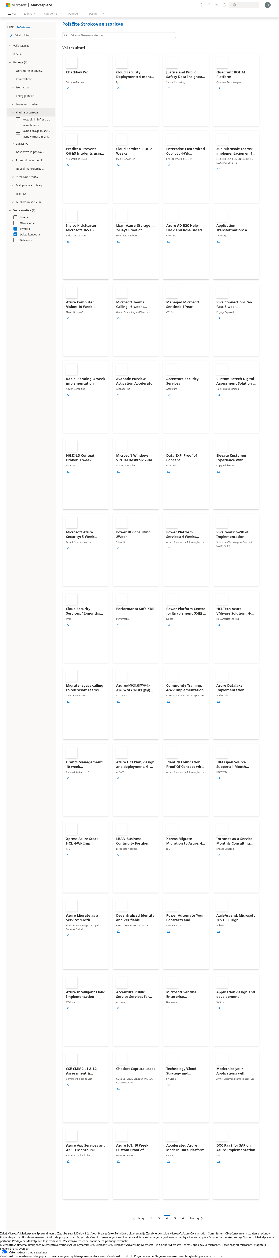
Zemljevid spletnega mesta (75, 1256)
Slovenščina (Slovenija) (14, 1248)
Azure (72, 1245)
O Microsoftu (213, 1245)
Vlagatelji (260, 1245)
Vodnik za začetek (102, 1233)
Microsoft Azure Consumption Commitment (197, 1233)
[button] (65, 35)
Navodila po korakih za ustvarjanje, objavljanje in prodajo (151, 1237)
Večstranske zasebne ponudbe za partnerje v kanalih (95, 1241)
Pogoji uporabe (144, 1256)
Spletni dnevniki (47, 1233)
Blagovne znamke (165, 1256)
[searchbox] (35, 35)
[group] (68, 88)
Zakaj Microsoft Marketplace (18, 1233)
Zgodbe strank (66, 1233)
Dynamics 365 (86, 1245)
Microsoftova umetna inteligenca (20, 1245)
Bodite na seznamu (34, 1237)
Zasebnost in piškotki (120, 1256)
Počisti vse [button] (23, 27)
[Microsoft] (16, 5)
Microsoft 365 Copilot (155, 1245)
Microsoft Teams (179, 1245)
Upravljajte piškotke (209, 1256)
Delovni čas (83, 1233)
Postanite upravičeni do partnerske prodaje (215, 1237)
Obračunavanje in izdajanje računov (247, 1233)
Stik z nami (99, 1256)
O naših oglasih (187, 1256)
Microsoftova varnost (55, 1245)
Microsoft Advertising (126, 1245)
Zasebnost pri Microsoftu (237, 1245)
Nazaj (140, 1218)
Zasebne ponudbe (157, 1233)
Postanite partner (10, 1237)
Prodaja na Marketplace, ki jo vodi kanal (37, 1241)
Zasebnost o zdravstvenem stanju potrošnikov (28, 1256)
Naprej (194, 1218)
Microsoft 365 (104, 1245)
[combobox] (120, 35)
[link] (86, 90)
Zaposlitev (197, 1245)
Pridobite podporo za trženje (65, 1237)
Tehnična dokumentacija (130, 1233)
